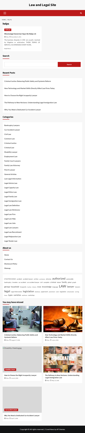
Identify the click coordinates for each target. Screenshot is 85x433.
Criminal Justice (10, 143)
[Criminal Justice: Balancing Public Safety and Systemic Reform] (22, 319)
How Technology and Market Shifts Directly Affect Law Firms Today (29, 88)
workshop (31, 295)
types (10, 295)
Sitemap (7, 268)
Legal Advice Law (10, 183)
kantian (29, 287)
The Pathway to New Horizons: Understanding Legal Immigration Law (30, 103)
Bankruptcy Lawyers (12, 125)
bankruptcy (8, 282)
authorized (58, 278)
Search (6, 55)
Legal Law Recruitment (13, 232)
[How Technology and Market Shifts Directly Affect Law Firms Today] (62, 319)
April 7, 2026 (14, 418)
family (64, 282)
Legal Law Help (9, 219)
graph (74, 282)
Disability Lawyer (10, 152)
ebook (59, 282)
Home (6, 255)
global (69, 282)
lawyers (77, 287)
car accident (22, 282)
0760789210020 (10, 279)
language (55, 287)
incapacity (23, 287)
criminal (53, 282)
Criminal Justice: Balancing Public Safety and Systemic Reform (27, 81)
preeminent (52, 291)
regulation (63, 292)
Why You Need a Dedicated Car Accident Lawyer (22, 110)
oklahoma (37, 291)
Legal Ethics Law (10, 192)
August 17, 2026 (15, 340)
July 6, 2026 (55, 340)
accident (19, 279)
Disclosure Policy (10, 264)
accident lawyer (28, 279)
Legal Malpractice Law (12, 237)
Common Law (9, 139)
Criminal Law (9, 148)
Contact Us (8, 259)
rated (57, 291)
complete (46, 282)
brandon (15, 282)
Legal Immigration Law (12, 201)
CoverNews (49, 429)
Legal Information (16, 292)
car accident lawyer (33, 282)
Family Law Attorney (12, 165)
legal (7, 291)
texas (5, 295)
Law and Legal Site (42, 5)
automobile (69, 279)
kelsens (34, 287)
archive (36, 279)
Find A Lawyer (9, 170)
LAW (62, 286)
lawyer (70, 286)
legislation (28, 291)
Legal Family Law (10, 196)
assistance (42, 279)
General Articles (10, 174)
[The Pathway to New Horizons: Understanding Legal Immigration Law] (62, 359)
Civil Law (7, 30)
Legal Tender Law (10, 241)
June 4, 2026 (14, 378)
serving (77, 291)
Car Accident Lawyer (12, 130)
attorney (48, 279)
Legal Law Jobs (10, 223)
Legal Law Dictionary (12, 210)
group (7, 286)
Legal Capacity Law (11, 188)
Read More (7, 48)
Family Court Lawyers (12, 161)
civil (41, 282)
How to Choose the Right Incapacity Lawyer (20, 95)
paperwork (44, 292)
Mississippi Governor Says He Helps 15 (20, 34)
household (15, 287)
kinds (39, 287)
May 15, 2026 (55, 381)
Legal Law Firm (9, 214)
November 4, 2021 (16, 37)
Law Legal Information (12, 179)
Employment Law (10, 156)
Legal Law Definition (12, 205)
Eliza (7, 37)
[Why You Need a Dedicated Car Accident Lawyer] (22, 400)
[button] (5, 13)
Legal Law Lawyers (11, 228)
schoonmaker (70, 291)
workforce (24, 295)
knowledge (46, 286)
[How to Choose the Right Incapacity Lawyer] (22, 359)
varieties (17, 295)
